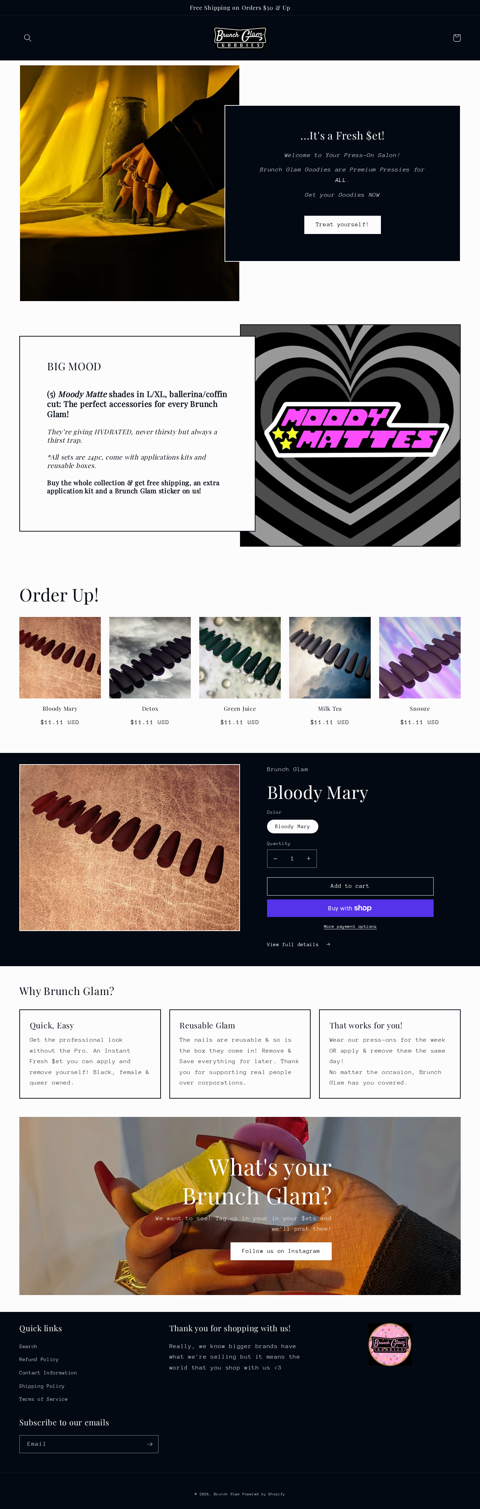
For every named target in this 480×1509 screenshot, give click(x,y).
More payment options (350, 926)
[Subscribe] (149, 1444)
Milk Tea (330, 708)
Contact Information (48, 1372)
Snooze (420, 708)
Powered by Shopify (263, 1494)
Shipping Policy (42, 1386)
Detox (150, 708)
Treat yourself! (342, 224)
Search (28, 1346)
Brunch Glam (228, 1494)
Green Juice (240, 708)
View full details (294, 944)
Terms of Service (43, 1399)
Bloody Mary (60, 708)
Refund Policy (39, 1359)
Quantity (279, 843)
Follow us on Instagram (281, 1251)
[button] (27, 38)
